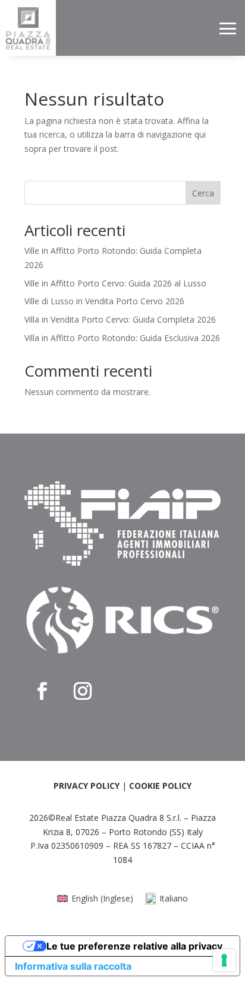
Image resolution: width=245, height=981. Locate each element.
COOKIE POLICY (160, 785)
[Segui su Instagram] (82, 691)
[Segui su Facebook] (42, 691)
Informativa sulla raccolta (73, 966)
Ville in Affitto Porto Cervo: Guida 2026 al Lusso (115, 283)
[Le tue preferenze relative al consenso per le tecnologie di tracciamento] (224, 960)
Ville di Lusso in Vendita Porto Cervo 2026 (104, 301)
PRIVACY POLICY (87, 785)
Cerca (203, 193)
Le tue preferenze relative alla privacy (134, 946)
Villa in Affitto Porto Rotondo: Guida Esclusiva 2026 (122, 337)
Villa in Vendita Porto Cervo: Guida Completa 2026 (120, 319)
